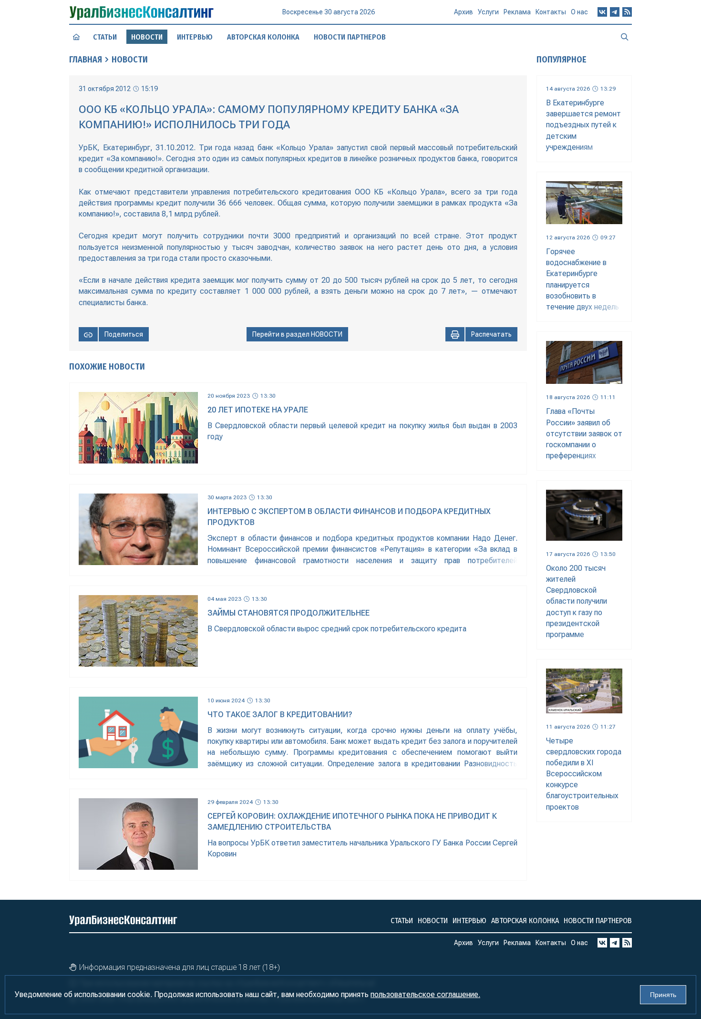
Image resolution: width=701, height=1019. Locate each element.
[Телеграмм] (614, 12)
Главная (85, 59)
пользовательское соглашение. (425, 994)
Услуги (488, 12)
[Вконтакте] (602, 12)
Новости (130, 59)
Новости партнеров (350, 36)
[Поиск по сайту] (625, 37)
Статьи (105, 36)
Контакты (551, 12)
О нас (579, 12)
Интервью (195, 36)
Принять (663, 994)
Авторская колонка (263, 36)
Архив (463, 12)
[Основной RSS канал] (627, 12)
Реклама (517, 12)
